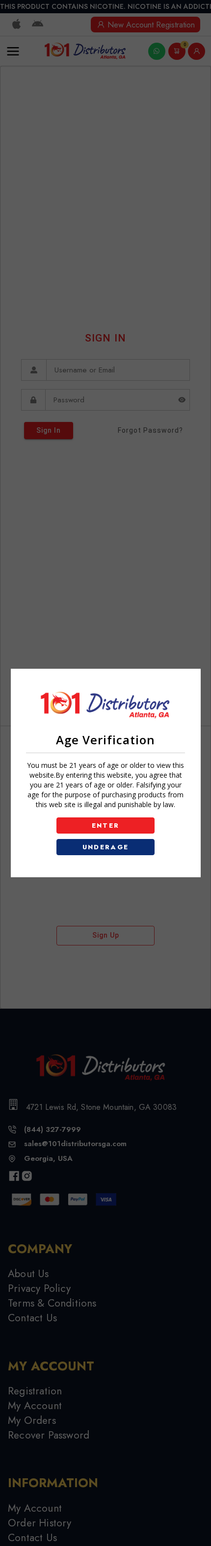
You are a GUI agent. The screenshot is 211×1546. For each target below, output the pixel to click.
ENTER (106, 825)
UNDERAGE (105, 847)
